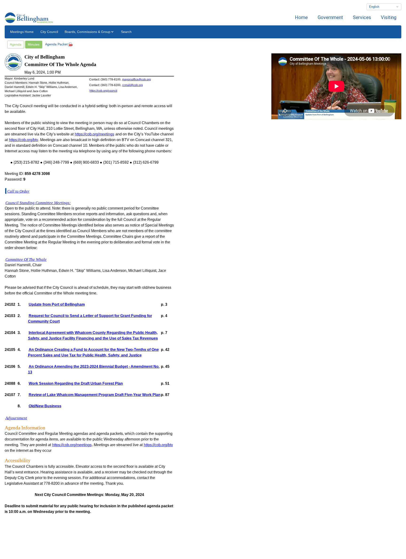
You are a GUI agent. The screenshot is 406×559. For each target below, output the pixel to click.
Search (126, 32)
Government (330, 17)
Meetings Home (22, 32)
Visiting (388, 17)
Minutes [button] (33, 44)
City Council (49, 32)
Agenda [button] (15, 44)
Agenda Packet (57, 44)
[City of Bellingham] (29, 17)
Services (362, 17)
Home (301, 17)
